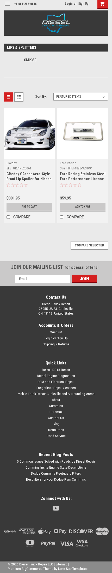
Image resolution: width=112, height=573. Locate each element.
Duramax (56, 412)
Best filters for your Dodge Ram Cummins (56, 479)
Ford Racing (68, 163)
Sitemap (61, 564)
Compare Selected (89, 245)
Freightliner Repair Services (56, 388)
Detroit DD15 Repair (56, 370)
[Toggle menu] (7, 7)
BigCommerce (32, 569)
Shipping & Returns (56, 344)
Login (68, 3)
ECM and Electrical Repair (56, 382)
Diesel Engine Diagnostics (56, 376)
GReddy (12, 163)
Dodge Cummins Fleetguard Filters (56, 473)
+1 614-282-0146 (25, 4)
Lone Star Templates (73, 569)
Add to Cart (29, 206)
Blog (56, 424)
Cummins (56, 406)
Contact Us (56, 418)
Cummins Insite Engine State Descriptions (56, 467)
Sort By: (41, 96)
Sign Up (83, 3)
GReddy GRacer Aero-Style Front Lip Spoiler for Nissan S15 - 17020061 (29, 179)
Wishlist (56, 332)
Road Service (56, 436)
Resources (56, 430)
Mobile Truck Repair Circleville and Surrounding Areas (56, 394)
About (56, 400)
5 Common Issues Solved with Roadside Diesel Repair (56, 461)
